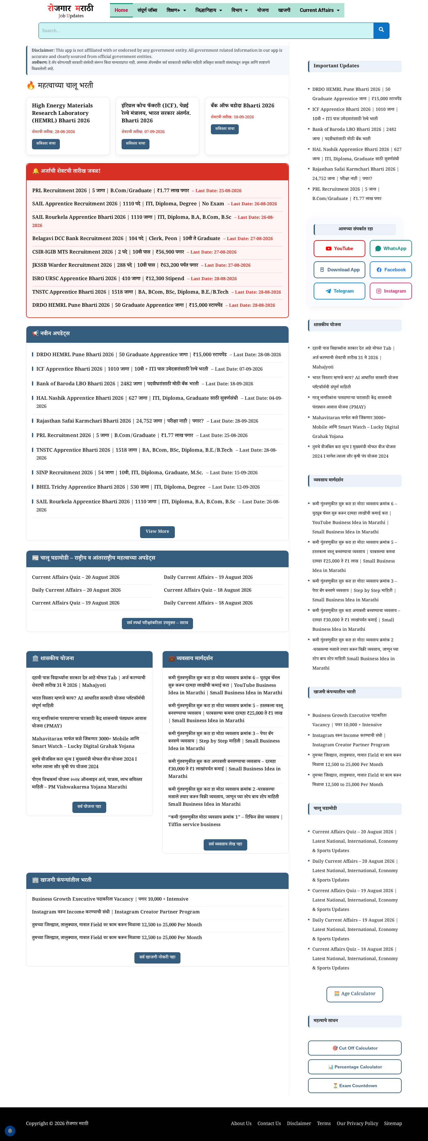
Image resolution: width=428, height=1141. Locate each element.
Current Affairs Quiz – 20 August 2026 (75, 578)
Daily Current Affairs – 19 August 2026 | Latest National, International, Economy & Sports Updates (355, 930)
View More (157, 532)
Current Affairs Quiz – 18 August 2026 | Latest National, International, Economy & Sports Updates (355, 959)
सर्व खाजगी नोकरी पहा (157, 957)
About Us (241, 1124)
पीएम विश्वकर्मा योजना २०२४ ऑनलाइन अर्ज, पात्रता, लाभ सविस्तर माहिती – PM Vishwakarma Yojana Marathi (87, 784)
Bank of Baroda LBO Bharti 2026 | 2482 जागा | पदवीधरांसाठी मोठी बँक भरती (118, 384)
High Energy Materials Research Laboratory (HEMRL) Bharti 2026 (62, 114)
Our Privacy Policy (357, 1124)
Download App (343, 269)
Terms (324, 1124)
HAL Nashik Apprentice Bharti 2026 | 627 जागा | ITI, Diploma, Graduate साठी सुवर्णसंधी (137, 399)
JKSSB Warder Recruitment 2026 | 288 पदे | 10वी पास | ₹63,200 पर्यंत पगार (115, 266)
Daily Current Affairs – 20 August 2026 (76, 590)
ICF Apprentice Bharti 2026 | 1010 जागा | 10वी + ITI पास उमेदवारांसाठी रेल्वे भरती (122, 370)
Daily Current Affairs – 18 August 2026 (208, 603)
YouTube (343, 248)
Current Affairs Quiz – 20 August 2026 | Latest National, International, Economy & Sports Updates (355, 842)
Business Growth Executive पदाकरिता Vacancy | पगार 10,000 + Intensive (110, 899)
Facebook (395, 269)
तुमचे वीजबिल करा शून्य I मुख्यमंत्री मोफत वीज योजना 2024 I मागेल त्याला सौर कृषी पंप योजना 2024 (84, 763)
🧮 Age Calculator (355, 994)
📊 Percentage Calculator (355, 1066)
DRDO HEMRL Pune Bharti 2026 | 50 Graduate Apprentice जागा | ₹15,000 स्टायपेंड (128, 306)
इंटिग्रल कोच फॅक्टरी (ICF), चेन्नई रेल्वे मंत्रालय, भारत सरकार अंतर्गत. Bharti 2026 (156, 114)
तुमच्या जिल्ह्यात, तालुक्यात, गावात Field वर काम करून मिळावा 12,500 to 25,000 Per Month (117, 925)
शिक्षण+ (173, 10)
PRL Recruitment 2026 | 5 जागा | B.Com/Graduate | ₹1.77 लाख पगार (111, 191)
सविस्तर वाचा (45, 144)
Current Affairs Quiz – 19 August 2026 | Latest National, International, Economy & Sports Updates (355, 901)
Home (121, 10)
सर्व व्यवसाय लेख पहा (225, 844)
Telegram (344, 290)
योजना (263, 10)
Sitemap (393, 1124)
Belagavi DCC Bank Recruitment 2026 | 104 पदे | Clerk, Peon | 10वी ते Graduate (127, 239)
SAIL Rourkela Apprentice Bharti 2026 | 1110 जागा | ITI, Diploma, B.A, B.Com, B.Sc (132, 218)
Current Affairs (317, 10)
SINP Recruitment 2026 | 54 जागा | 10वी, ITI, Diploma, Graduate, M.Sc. (120, 473)
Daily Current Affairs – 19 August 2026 (208, 578)
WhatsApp (395, 248)
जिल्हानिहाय (206, 10)
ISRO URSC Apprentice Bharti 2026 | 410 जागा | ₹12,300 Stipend (108, 279)
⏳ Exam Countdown (355, 1085)
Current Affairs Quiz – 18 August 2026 (207, 590)
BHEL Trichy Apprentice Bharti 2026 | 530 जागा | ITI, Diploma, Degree (121, 488)
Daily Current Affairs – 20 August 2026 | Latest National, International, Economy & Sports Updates (355, 871)
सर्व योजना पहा (89, 807)
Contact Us (269, 1124)
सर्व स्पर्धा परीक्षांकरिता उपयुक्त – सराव (157, 623)
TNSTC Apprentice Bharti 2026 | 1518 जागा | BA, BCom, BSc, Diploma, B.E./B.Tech (131, 293)
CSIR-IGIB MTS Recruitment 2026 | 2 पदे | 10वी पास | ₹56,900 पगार (108, 253)
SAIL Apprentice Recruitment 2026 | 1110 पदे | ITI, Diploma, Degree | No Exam (129, 204)
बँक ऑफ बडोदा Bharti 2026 (242, 106)
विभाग (237, 10)
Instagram (395, 290)
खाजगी (284, 10)
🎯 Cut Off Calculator (355, 1048)
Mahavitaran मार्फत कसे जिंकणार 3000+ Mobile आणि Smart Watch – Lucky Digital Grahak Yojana (85, 743)
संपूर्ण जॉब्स (147, 10)
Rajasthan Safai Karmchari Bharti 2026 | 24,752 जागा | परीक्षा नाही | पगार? (120, 422)
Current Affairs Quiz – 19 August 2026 (75, 603)
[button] (176, 10)
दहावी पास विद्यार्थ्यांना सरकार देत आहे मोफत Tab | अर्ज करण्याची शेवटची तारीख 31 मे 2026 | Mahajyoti (88, 682)
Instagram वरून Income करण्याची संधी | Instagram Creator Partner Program (116, 912)
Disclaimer (299, 1124)
